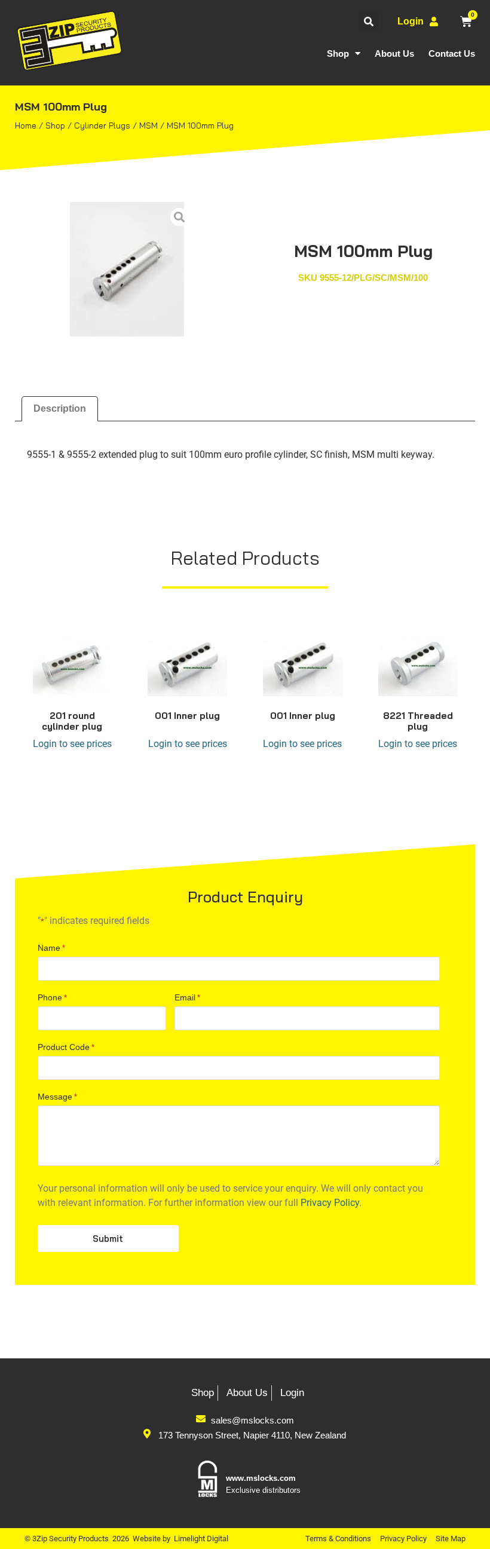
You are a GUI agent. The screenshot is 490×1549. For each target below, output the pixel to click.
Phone (52, 997)
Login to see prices (72, 743)
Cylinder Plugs (102, 125)
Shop (338, 53)
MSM (148, 125)
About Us (394, 53)
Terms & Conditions (338, 1538)
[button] (368, 21)
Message (57, 1096)
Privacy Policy (330, 1202)
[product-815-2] (127, 269)
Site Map (451, 1538)
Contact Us (451, 53)
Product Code (66, 1047)
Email (187, 997)
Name (51, 948)
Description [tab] (59, 408)
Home (25, 125)
